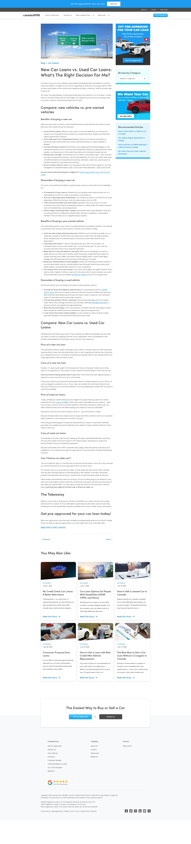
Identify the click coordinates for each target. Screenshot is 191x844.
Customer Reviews (54, 760)
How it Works (53, 753)
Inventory (51, 757)
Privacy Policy (45, 811)
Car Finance (53, 63)
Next (108, 539)
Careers (153, 10)
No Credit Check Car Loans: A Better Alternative (132, 152)
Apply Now (113, 4)
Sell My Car (52, 749)
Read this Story (50, 616)
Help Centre (164, 10)
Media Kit (94, 757)
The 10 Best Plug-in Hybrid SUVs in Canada (131, 139)
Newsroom (95, 753)
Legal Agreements (57, 811)
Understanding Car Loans (57, 764)
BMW (66, 402)
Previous (46, 539)
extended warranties (99, 303)
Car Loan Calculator (55, 767)
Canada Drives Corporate (88, 811)
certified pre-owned (79, 275)
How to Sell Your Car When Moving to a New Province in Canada (132, 145)
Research (51, 771)
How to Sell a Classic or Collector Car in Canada (132, 132)
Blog (43, 63)
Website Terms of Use (71, 811)
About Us (144, 10)
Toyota (58, 402)
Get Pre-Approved (54, 746)
